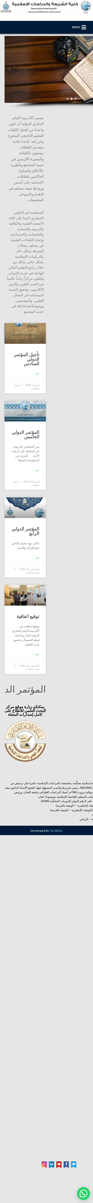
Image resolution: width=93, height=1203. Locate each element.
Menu (76, 27)
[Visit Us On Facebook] (66, 1195)
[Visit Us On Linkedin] (51, 1195)
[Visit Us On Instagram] (44, 1195)
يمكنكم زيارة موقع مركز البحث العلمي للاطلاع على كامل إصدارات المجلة (38, 638)
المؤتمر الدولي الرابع (47, 469)
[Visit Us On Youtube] (59, 1195)
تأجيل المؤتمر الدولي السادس (39, 298)
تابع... (64, 307)
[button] (9, 76)
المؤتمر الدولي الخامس (45, 376)
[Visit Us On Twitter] (73, 1195)
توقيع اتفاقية (55, 558)
